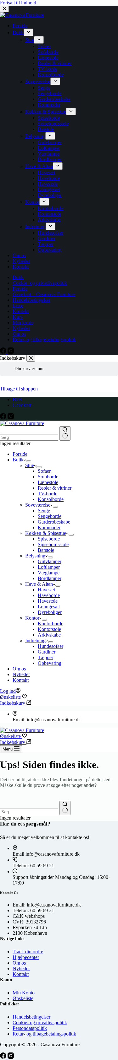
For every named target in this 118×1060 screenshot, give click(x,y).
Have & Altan (39, 584)
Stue (29, 465)
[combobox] (29, 437)
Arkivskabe (49, 635)
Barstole (46, 550)
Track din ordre (28, 951)
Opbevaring (49, 663)
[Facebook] (4, 417)
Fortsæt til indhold (18, 2)
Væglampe (48, 572)
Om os (19, 668)
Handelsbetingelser (31, 1017)
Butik (18, 459)
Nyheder (21, 674)
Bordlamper (49, 578)
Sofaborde (48, 476)
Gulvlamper (49, 561)
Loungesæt (49, 606)
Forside (20, 454)
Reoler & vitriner (54, 488)
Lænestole (48, 482)
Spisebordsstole (53, 544)
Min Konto (24, 992)
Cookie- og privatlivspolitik (40, 1022)
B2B (17, 399)
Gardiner (46, 651)
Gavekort (22, 405)
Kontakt (21, 680)
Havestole (48, 601)
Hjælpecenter (26, 957)
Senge (44, 510)
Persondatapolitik (30, 1028)
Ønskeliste (23, 998)
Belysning (35, 555)
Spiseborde (49, 538)
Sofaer (44, 471)
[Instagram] (11, 417)
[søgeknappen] (64, 433)
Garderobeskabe (54, 522)
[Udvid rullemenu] (28, 461)
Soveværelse (37, 505)
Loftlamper (49, 567)
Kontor (32, 618)
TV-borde (47, 493)
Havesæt (46, 589)
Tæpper (45, 657)
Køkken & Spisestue (45, 533)
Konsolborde (51, 499)
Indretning (35, 640)
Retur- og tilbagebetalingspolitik (44, 1033)
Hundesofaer (50, 646)
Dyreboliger (50, 612)
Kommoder (49, 527)
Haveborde (49, 595)
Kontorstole (49, 629)
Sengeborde (49, 516)
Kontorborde (50, 623)
